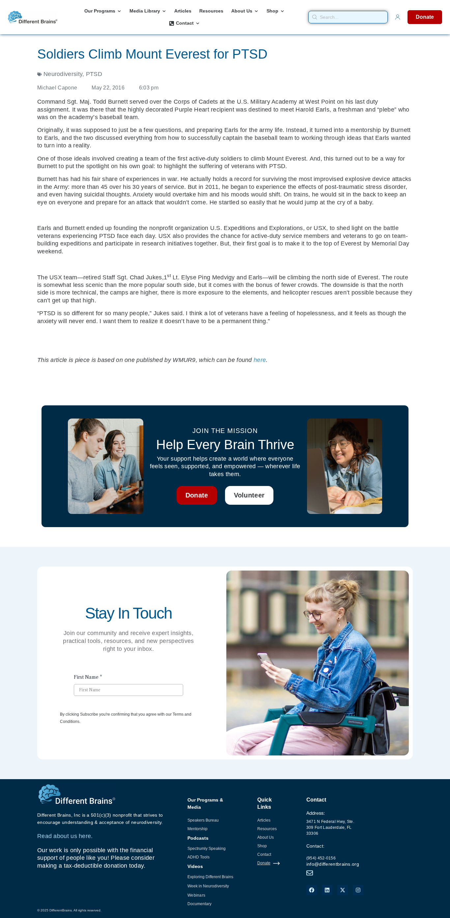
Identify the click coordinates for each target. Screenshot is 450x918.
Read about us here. (65, 836)
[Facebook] (311, 890)
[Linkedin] (327, 890)
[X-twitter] (342, 890)
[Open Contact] (197, 23)
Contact (264, 854)
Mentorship (197, 829)
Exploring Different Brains (210, 877)
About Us (265, 837)
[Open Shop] (282, 11)
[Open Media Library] (164, 11)
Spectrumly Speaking (206, 848)
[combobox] (348, 17)
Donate (263, 863)
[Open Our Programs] (119, 11)
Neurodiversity (62, 74)
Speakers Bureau (203, 820)
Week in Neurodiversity (208, 886)
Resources (267, 829)
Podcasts (198, 838)
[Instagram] (358, 890)
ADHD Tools (198, 857)
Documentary (199, 904)
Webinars (196, 895)
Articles (263, 820)
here (260, 360)
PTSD (94, 74)
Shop (262, 846)
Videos (195, 866)
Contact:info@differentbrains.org (332, 855)
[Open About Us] (256, 11)
